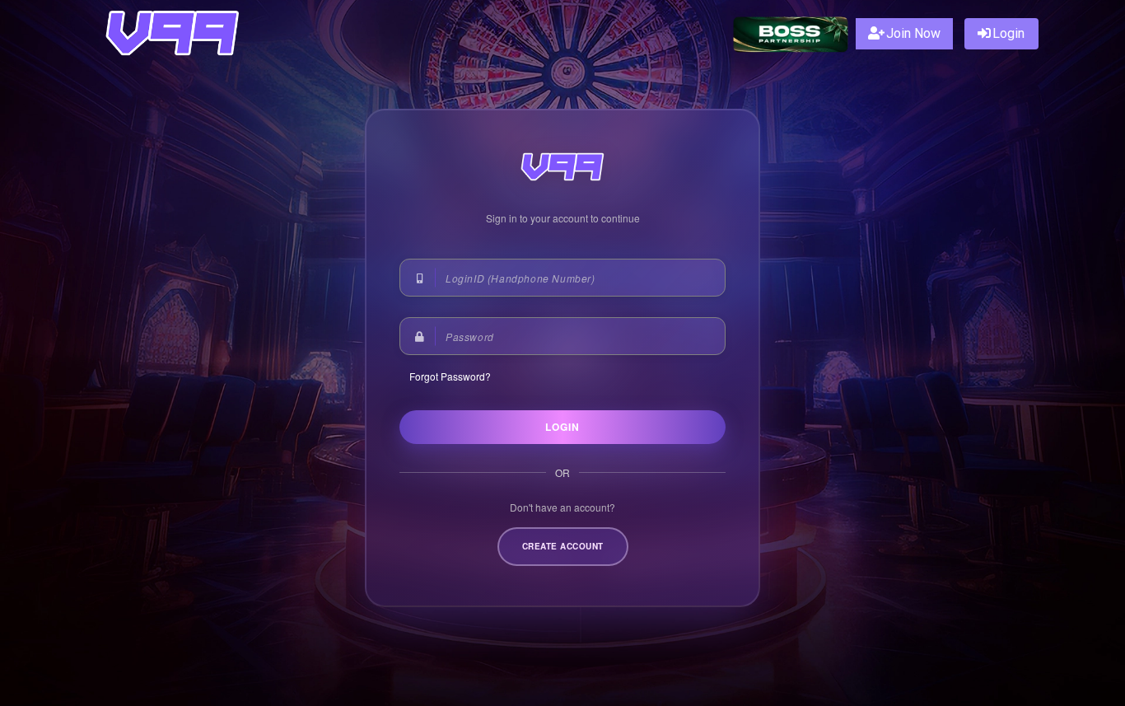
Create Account (563, 546)
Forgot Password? (450, 376)
